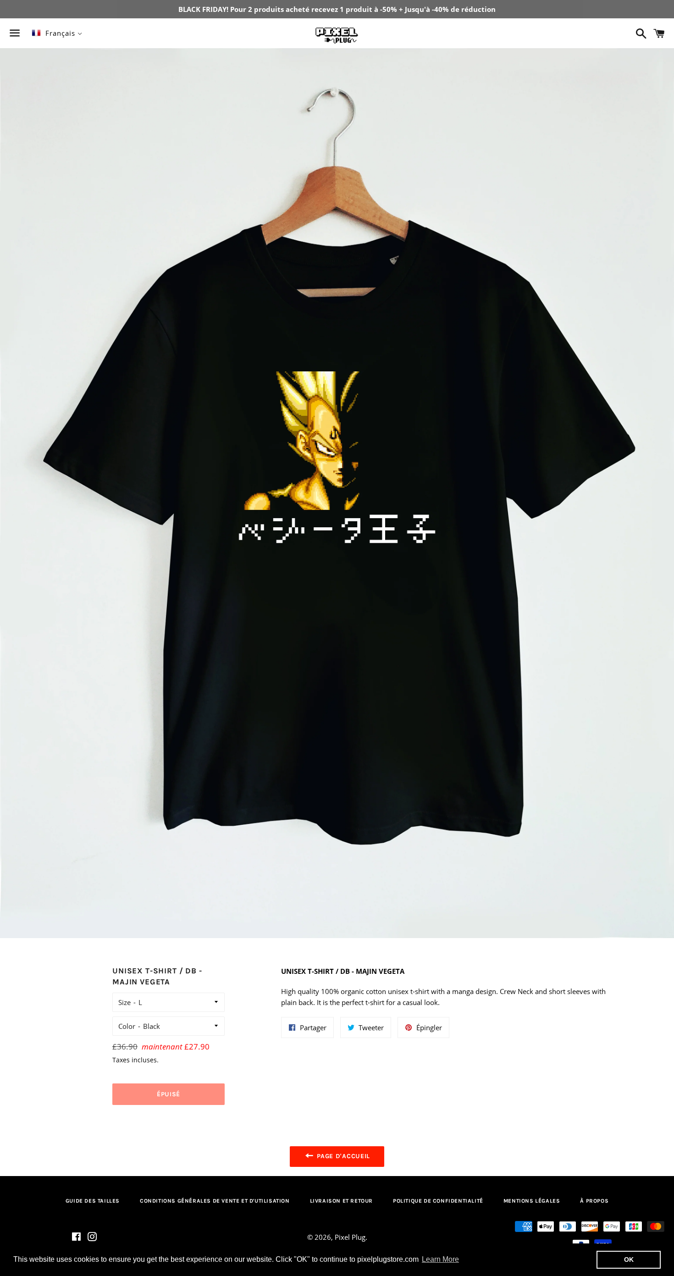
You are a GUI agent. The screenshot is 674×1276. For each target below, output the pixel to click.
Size (124, 1002)
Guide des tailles (93, 1201)
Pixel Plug (350, 1237)
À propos (594, 1201)
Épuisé (168, 1094)
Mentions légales (531, 1201)
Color (126, 1026)
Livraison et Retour (341, 1201)
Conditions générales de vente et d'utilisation (215, 1201)
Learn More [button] (440, 1259)
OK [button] (629, 1259)
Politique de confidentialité (438, 1201)
